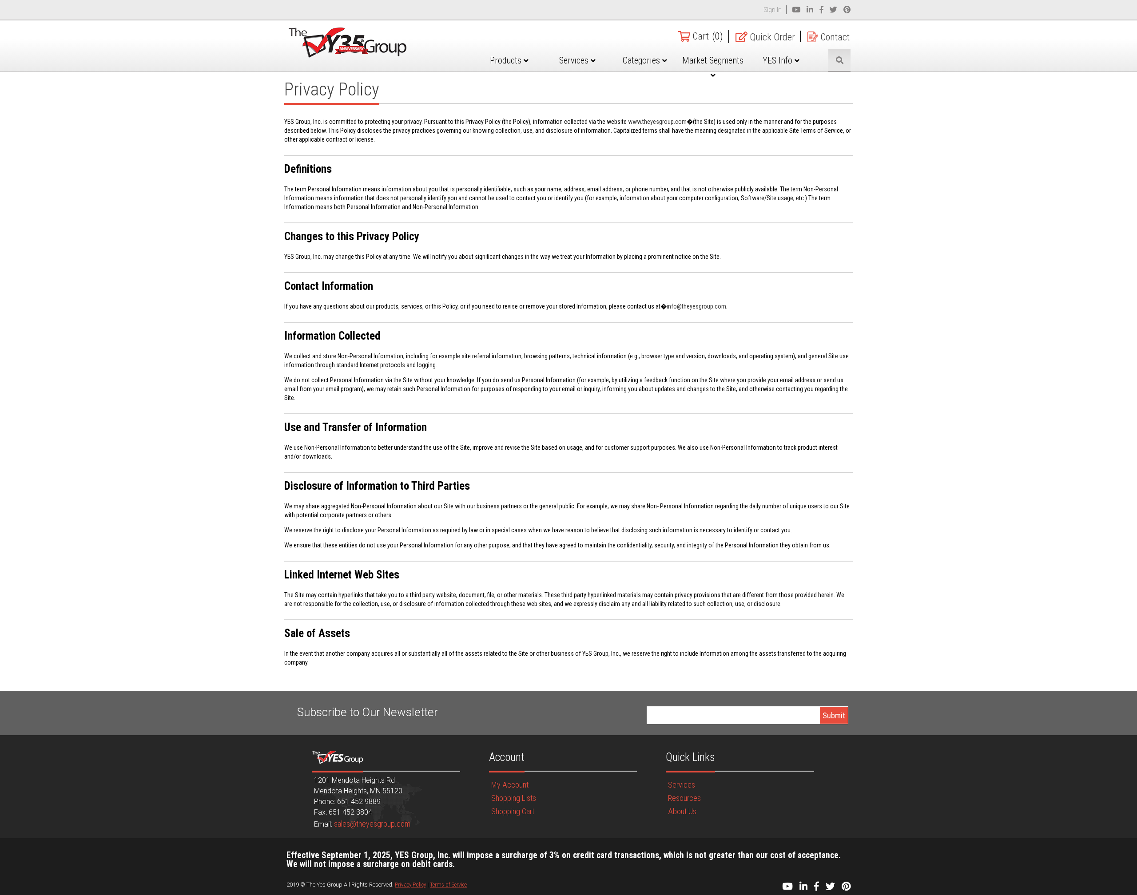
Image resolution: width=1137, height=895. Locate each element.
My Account (510, 784)
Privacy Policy (410, 884)
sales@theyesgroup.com (372, 823)
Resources (684, 798)
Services (575, 60)
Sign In (773, 10)
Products (507, 60)
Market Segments (712, 60)
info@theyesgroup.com (696, 306)
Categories (642, 60)
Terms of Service (448, 884)
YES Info (779, 60)
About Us (682, 811)
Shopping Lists (513, 798)
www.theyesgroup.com (657, 121)
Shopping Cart (512, 811)
